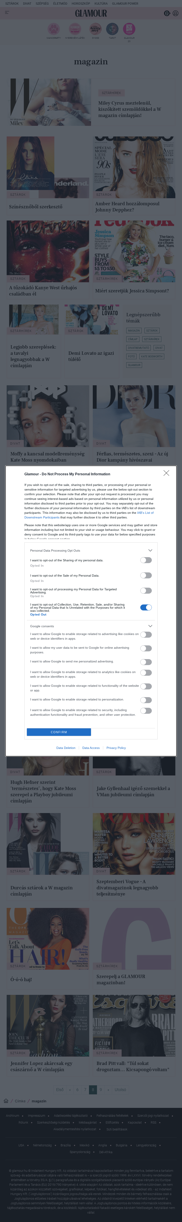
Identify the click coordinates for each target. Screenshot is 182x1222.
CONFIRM (59, 732)
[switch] (146, 560)
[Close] (168, 474)
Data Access (91, 748)
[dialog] (91, 611)
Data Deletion (65, 748)
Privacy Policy (116, 748)
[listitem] (91, 550)
